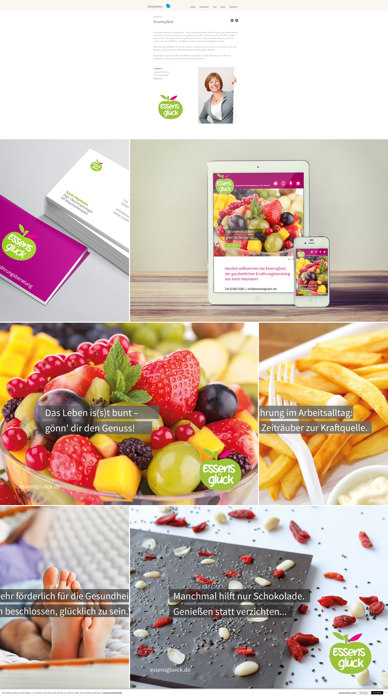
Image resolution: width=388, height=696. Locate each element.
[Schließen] (385, 692)
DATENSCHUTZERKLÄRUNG (112, 693)
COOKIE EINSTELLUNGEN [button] (347, 693)
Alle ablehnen (364, 693)
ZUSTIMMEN (377, 693)
